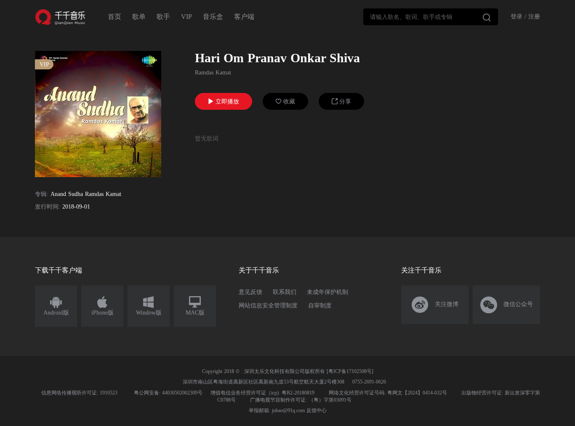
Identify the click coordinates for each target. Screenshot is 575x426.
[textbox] (430, 16)
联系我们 (284, 292)
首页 (114, 16)
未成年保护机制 (327, 292)
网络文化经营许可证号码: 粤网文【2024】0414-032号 (388, 393)
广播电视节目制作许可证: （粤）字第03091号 (300, 400)
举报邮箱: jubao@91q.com (277, 410)
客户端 (244, 16)
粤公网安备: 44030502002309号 (168, 393)
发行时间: (47, 207)
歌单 (139, 16)
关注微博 (435, 304)
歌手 (163, 16)
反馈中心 (316, 410)
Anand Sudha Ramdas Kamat (86, 194)
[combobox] (430, 16)
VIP (186, 16)
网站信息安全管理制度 (268, 305)
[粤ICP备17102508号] (350, 371)
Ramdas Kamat (213, 72)
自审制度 (320, 305)
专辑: (41, 194)
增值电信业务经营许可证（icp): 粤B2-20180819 (262, 393)
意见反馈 (250, 292)
